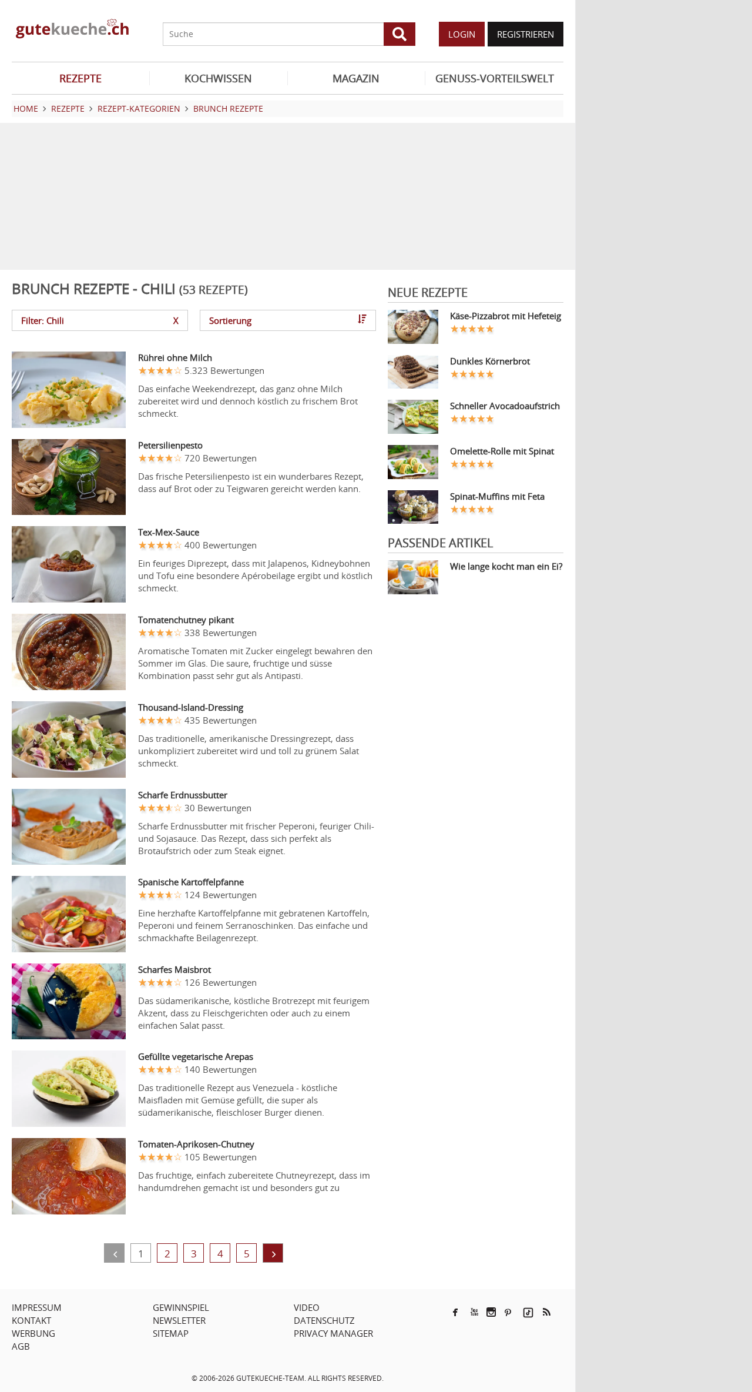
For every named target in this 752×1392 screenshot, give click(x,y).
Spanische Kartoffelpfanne (191, 882)
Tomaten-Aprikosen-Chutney (196, 1144)
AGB (21, 1346)
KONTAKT (31, 1320)
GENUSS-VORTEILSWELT (494, 78)
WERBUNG (33, 1333)
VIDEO (307, 1307)
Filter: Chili (100, 320)
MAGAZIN (356, 78)
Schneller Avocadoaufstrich (505, 405)
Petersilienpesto (170, 445)
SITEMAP (171, 1333)
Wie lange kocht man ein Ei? (506, 566)
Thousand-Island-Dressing (190, 707)
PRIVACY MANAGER (333, 1333)
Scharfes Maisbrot (174, 969)
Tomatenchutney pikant (186, 619)
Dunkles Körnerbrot (490, 361)
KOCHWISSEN (218, 78)
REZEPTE (80, 78)
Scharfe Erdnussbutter (182, 795)
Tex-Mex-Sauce (168, 532)
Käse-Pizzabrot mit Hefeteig (505, 316)
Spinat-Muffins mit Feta (497, 496)
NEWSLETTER (179, 1320)
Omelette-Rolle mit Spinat (502, 451)
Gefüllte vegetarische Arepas (195, 1056)
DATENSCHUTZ (324, 1320)
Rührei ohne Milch (175, 357)
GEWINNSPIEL (181, 1307)
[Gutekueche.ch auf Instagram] (491, 1312)
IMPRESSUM (37, 1307)
